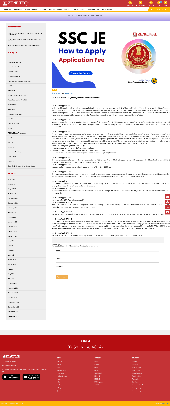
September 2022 (13, 307)
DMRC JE (97, 376)
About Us (7, 9)
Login (165, 5)
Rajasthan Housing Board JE (17, 100)
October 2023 (12, 297)
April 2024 (11, 184)
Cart (159, 3)
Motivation (11, 90)
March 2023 (12, 260)
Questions (60, 391)
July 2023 (11, 241)
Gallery (59, 388)
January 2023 (12, 227)
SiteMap (59, 385)
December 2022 (13, 203)
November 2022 (13, 283)
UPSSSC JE (98, 373)
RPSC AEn (11, 109)
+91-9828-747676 (159, 9)
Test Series (151, 5)
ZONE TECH (69, 93)
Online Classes (140, 5)
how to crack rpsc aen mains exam (19, 81)
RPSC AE (75, 9)
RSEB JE (11, 119)
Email (58, 258)
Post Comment (62, 277)
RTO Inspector (99, 382)
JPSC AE (97, 385)
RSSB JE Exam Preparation (17, 133)
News (58, 367)
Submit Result (136, 367)
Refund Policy (136, 391)
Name (58, 250)
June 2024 (11, 255)
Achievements (61, 370)
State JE (97, 364)
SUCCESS (11, 147)
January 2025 (12, 236)
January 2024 (12, 231)
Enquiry (134, 361)
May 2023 (11, 274)
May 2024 (11, 278)
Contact (59, 379)
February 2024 (12, 212)
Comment (60, 266)
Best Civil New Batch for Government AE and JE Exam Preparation (25, 33)
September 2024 (13, 316)
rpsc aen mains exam (15, 114)
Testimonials (136, 376)
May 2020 (11, 269)
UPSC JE (11, 161)
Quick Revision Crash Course (17, 95)
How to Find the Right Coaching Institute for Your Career (24, 40)
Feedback (135, 364)
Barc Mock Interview (14, 62)
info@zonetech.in (10, 365)
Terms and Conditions (139, 385)
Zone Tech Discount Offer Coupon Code (21, 166)
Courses (42, 9)
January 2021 (12, 222)
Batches (135, 382)
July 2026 (11, 250)
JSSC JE (11, 86)
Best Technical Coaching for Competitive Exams (24, 45)
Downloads (60, 373)
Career (59, 364)
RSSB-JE (11, 138)
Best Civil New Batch (15, 67)
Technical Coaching (14, 152)
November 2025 (13, 293)
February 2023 (12, 208)
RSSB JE (52, 9)
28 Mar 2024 (57, 93)
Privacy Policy (136, 388)
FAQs (58, 382)
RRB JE (66, 9)
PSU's (96, 367)
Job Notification (62, 376)
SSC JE (59, 9)
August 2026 (12, 193)
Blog (82, 9)
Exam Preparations (14, 76)
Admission (91, 9)
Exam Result (107, 9)
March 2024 (12, 264)
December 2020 (13, 198)
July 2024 (11, 245)
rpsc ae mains (12, 104)
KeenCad (165, 403)
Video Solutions (137, 373)
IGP (98, 9)
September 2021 (13, 302)
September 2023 (13, 312)
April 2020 (11, 179)
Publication (130, 5)
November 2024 (13, 288)
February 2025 (12, 217)
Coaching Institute (14, 71)
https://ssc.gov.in (136, 122)
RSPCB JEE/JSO (13, 123)
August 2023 (12, 189)
